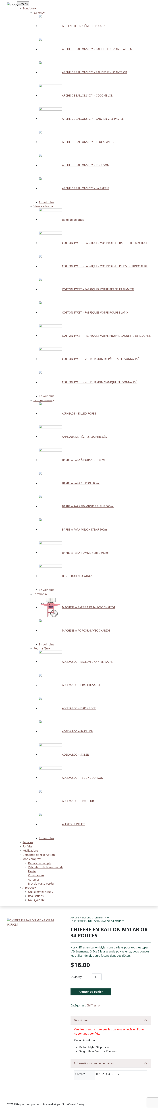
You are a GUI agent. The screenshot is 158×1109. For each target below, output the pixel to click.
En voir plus (46, 202)
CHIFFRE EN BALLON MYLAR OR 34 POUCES (99, 921)
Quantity (76, 977)
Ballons (86, 917)
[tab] (111, 1020)
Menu (24, 4)
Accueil (75, 917)
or (108, 917)
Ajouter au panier (91, 991)
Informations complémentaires (94, 1063)
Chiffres (99, 917)
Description (81, 1020)
